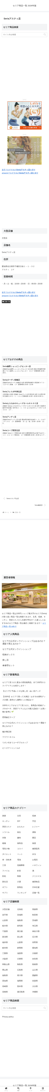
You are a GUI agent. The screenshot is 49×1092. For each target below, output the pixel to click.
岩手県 (5, 915)
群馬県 (20, 926)
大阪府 (5, 959)
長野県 (35, 942)
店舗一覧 (7, 301)
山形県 (5, 920)
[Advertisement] (24, 68)
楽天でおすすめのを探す (18, 170)
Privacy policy (8, 1017)
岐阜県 (5, 948)
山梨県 (20, 942)
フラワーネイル (8, 737)
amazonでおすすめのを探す (20, 173)
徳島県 (5, 975)
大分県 (35, 986)
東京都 (20, 931)
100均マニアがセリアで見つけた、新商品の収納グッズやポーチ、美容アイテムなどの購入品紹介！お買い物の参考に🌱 (24, 708)
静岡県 (20, 948)
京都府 (35, 953)
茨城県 (35, 920)
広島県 (20, 970)
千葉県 (5, 931)
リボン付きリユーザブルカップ (15, 743)
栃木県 (5, 926)
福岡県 (20, 981)
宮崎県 (5, 992)
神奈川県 (36, 931)
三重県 (5, 953)
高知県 (5, 981)
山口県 (35, 970)
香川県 (20, 975)
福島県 (20, 920)
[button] (45, 34)
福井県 (5, 942)
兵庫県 (20, 959)
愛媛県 (35, 975)
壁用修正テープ (8, 717)
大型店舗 (6, 909)
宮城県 (20, 915)
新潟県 (5, 937)
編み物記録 (6, 732)
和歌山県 (6, 964)
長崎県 (5, 986)
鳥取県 (20, 964)
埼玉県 (35, 926)
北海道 (20, 909)
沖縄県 (35, 992)
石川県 (35, 937)
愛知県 (35, 948)
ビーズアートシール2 (11, 748)
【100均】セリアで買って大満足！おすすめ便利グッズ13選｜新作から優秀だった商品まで (23, 698)
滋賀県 (20, 953)
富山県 (20, 937)
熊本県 (20, 986)
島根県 (35, 964)
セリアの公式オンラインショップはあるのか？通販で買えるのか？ (24, 724)
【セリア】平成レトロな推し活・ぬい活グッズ (21, 691)
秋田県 (35, 915)
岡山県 (5, 970)
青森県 (35, 909)
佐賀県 (35, 981)
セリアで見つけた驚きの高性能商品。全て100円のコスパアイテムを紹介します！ (23, 684)
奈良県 (35, 959)
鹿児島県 (20, 992)
